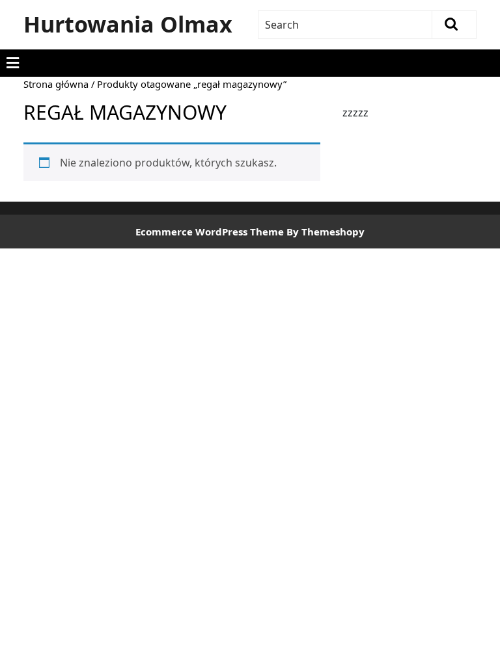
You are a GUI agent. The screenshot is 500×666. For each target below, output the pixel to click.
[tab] (12, 63)
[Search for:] (345, 24)
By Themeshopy (325, 231)
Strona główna (56, 83)
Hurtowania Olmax (127, 24)
